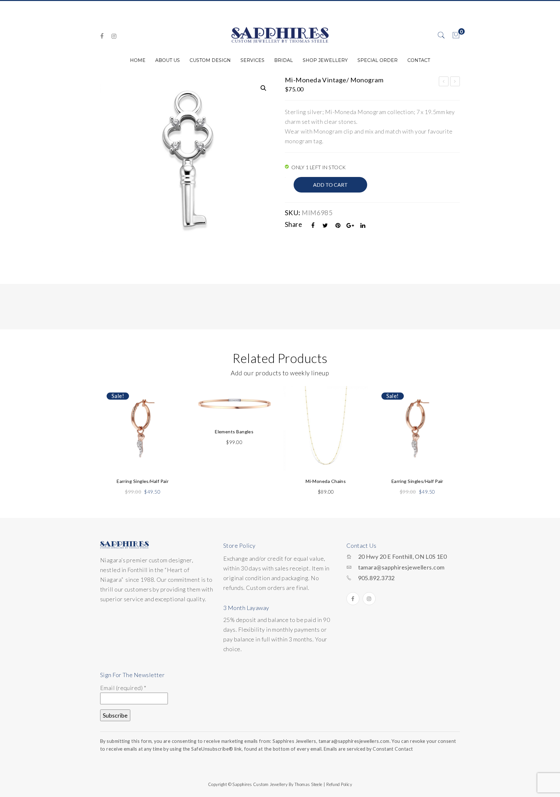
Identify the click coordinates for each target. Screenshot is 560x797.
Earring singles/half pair (143, 481)
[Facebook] (101, 36)
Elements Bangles (234, 431)
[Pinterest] (338, 225)
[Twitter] (325, 225)
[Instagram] (113, 36)
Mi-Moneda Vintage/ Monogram (444, 82)
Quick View (172, 406)
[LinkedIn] (363, 225)
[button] (263, 88)
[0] (456, 35)
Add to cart (330, 185)
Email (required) (123, 687)
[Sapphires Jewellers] (280, 34)
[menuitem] (138, 60)
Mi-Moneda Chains (326, 481)
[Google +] (350, 225)
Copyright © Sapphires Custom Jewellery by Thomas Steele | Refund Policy (280, 784)
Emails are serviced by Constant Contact (368, 749)
